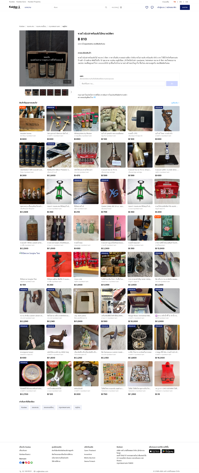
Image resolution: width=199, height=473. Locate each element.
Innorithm (88, 454)
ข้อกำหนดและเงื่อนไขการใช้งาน (62, 454)
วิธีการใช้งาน (56, 461)
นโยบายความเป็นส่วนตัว (60, 458)
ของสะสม (30, 26)
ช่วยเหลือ (165, 2)
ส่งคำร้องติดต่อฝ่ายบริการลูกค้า (62, 450)
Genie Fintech (89, 461)
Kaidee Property (34, 2)
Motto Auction (89, 458)
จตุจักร (64, 26)
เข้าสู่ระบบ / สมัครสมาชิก (166, 7)
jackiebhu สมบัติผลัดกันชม (95, 44)
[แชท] (152, 7)
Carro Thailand (90, 450)
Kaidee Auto (21, 2)
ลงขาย (184, 7)
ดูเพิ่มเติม (174, 103)
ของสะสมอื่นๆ (41, 26)
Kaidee (12, 2)
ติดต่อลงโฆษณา (24, 454)
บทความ (28, 7)
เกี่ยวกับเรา (23, 450)
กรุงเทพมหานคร (54, 26)
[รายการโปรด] (147, 7)
